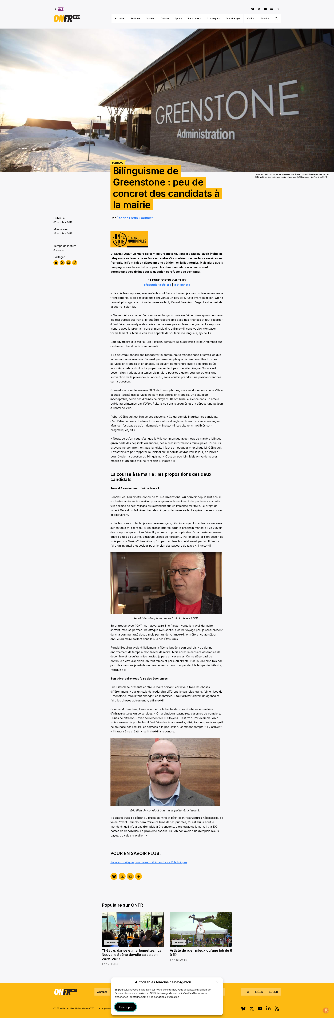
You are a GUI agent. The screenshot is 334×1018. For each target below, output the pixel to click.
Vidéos (251, 18)
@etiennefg (182, 284)
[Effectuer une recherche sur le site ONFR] (276, 18)
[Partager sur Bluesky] (55, 262)
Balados (265, 18)
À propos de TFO (107, 1008)
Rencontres (194, 18)
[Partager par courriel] (68, 262)
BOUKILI (273, 991)
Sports (178, 18)
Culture (165, 18)
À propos (102, 991)
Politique (135, 18)
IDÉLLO (259, 991)
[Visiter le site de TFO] (59, 9)
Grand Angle (233, 18)
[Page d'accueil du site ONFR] (66, 18)
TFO (246, 991)
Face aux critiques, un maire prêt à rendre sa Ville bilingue (148, 862)
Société (150, 18)
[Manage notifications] (326, 1010)
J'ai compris (125, 1007)
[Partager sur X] (62, 262)
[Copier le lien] (74, 262)
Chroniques (213, 18)
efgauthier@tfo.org (157, 284)
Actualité (120, 18)
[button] (217, 982)
